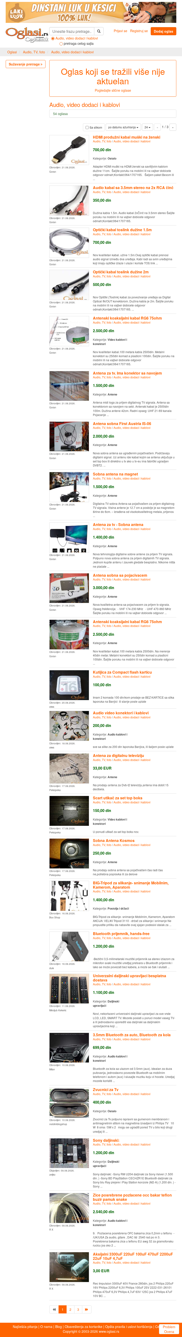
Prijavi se (120, 30)
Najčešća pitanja (25, 1326)
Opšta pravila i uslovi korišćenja (128, 1326)
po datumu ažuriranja (122, 127)
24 (147, 127)
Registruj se (139, 30)
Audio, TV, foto (34, 52)
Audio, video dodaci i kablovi (72, 52)
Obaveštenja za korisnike (83, 1326)
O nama (46, 1326)
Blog (58, 1326)
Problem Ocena (169, 1329)
